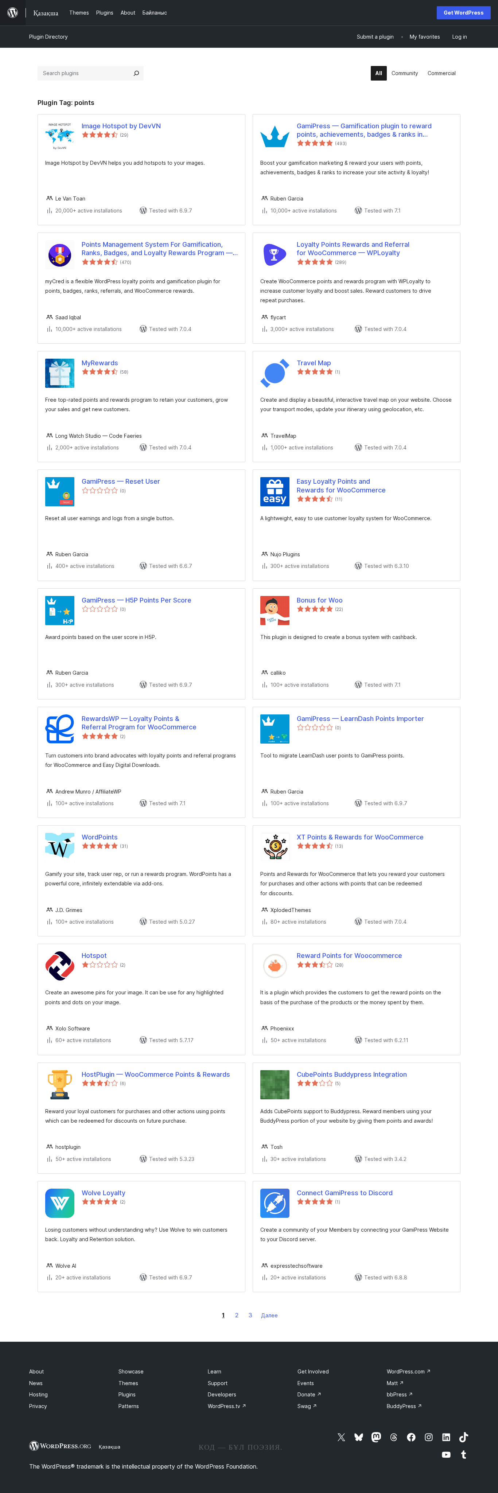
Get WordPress (464, 12)
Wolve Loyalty (103, 1193)
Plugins (127, 1394)
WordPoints (100, 837)
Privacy (38, 1406)
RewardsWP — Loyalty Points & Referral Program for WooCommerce (139, 723)
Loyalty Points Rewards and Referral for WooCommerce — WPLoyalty (353, 249)
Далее (269, 1315)
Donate (309, 1394)
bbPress (400, 1394)
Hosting (38, 1394)
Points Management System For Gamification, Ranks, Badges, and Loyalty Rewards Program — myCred (157, 249)
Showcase (131, 1371)
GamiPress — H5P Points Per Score (136, 600)
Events (305, 1383)
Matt (395, 1383)
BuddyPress (404, 1406)
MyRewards (100, 363)
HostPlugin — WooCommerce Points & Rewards (156, 1074)
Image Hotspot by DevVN (121, 126)
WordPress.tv (227, 1406)
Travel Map (314, 363)
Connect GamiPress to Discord (345, 1193)
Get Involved (313, 1371)
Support (217, 1383)
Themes (128, 1383)
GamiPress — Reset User (121, 481)
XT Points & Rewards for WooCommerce (360, 837)
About (36, 1371)
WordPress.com (409, 1371)
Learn (214, 1371)
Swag (307, 1406)
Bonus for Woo (320, 600)
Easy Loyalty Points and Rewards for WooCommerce (341, 485)
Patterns (128, 1406)
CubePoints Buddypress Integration (352, 1074)
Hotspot (94, 955)
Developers (222, 1394)
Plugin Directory (48, 37)
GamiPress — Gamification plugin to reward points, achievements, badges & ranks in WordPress (364, 130)
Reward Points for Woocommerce (349, 955)
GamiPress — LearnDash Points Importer (360, 718)
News (36, 1383)
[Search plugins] (136, 73)
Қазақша (109, 1447)
